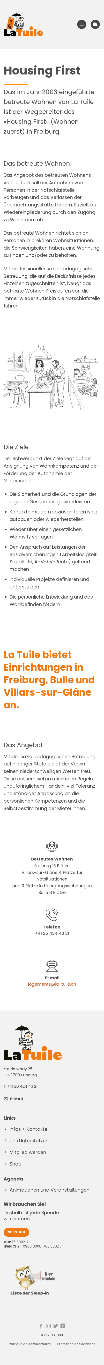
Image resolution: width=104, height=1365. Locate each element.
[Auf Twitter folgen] (55, 1326)
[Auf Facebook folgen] (41, 1326)
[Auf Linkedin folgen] (62, 1326)
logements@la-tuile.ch (52, 984)
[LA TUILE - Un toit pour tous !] (24, 24)
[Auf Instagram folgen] (48, 1326)
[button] (81, 24)
